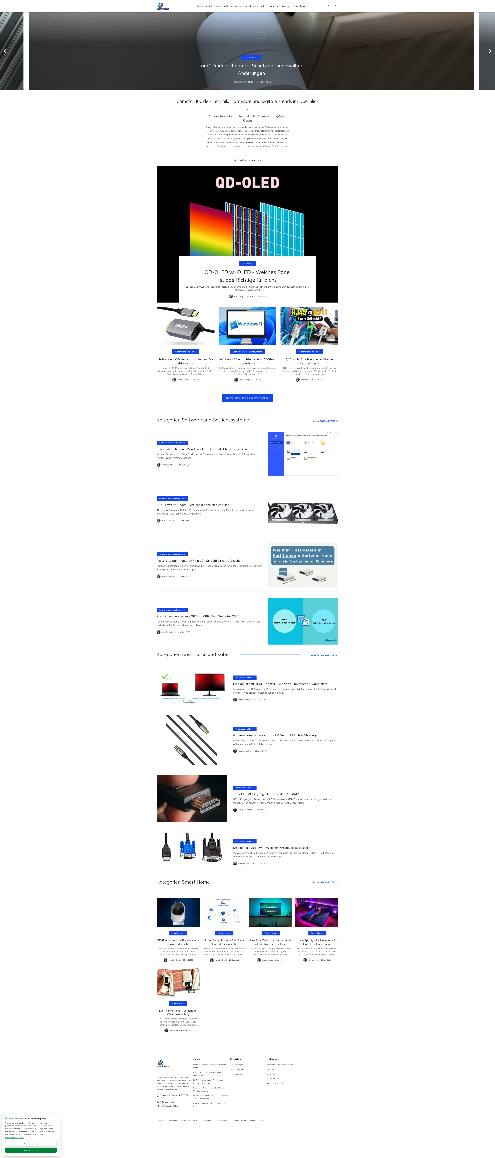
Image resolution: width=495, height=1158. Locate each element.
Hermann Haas (236, 1074)
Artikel (197, 1059)
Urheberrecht (174, 1120)
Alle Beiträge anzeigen (324, 420)
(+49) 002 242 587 (167, 1102)
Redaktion (235, 1059)
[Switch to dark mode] (336, 6)
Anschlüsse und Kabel (255, 6)
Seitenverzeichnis (256, 1120)
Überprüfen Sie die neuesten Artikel (247, 397)
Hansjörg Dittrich (237, 1069)
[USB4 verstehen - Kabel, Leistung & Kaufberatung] (247, 51)
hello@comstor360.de (169, 1106)
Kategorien (273, 1059)
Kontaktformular (206, 1120)
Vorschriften (161, 1120)
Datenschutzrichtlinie (189, 1120)
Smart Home (274, 6)
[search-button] (329, 6)
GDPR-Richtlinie (221, 1120)
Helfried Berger (236, 1064)
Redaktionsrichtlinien (238, 1120)
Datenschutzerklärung (14, 1137)
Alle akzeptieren (31, 1150)
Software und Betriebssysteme (228, 6)
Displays (286, 6)
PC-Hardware (299, 6)
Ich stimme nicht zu (31, 1144)
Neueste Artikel (204, 6)
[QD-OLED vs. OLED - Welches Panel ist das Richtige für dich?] (247, 234)
